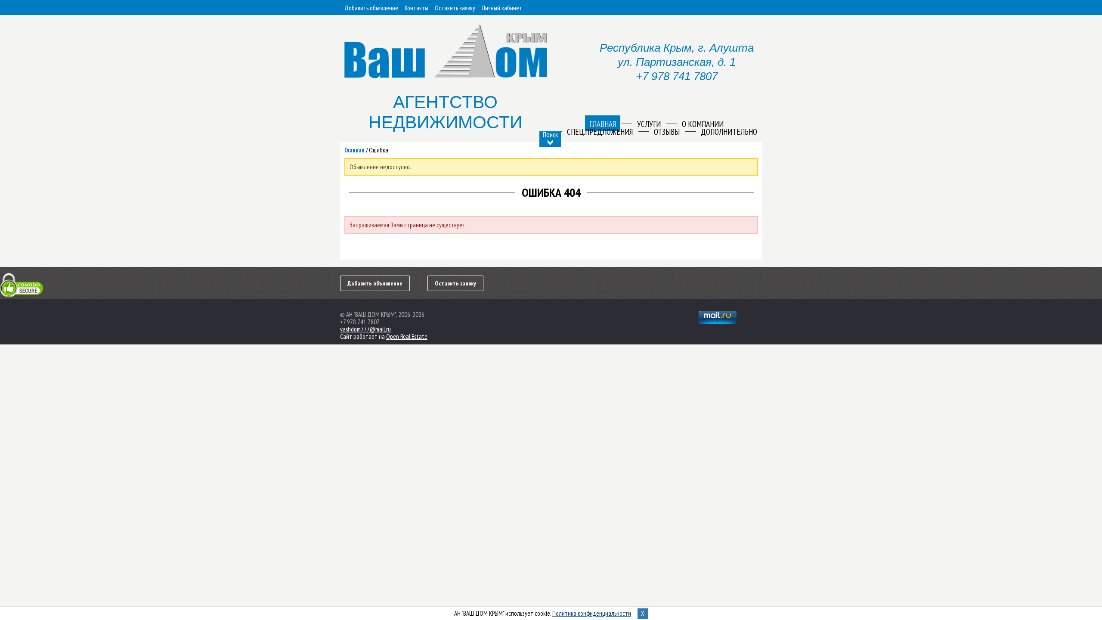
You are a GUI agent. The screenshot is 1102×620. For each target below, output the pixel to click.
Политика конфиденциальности (591, 613)
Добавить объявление (371, 8)
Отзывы (667, 132)
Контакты (416, 8)
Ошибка (378, 150)
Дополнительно (729, 132)
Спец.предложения (600, 132)
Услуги (649, 124)
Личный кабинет (502, 8)
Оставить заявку (455, 8)
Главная (354, 150)
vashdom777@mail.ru (365, 329)
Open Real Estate (406, 336)
